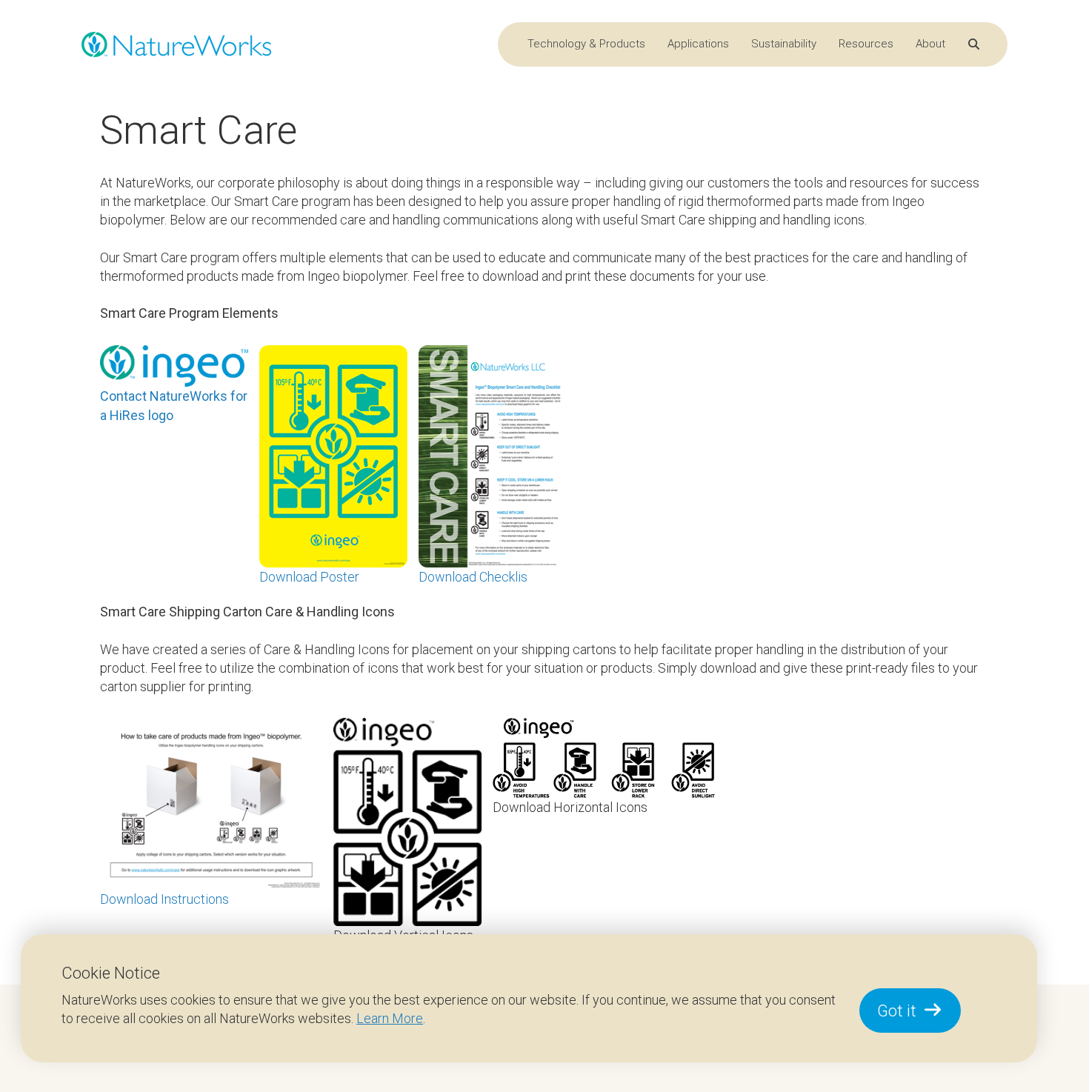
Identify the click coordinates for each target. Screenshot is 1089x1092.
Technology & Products (586, 43)
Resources (866, 43)
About (930, 43)
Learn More (389, 1018)
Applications (698, 43)
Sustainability (783, 43)
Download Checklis (473, 577)
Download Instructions (164, 899)
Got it (896, 1011)
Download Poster (309, 577)
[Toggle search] (974, 45)
